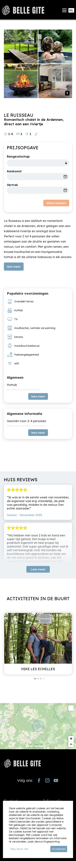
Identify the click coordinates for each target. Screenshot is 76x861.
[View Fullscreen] (71, 708)
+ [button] (71, 738)
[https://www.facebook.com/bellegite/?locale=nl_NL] (39, 780)
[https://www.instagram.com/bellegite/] (47, 780)
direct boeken (56, 203)
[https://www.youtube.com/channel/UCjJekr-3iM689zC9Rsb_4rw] (56, 780)
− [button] (71, 744)
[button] (35, 678)
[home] (23, 10)
